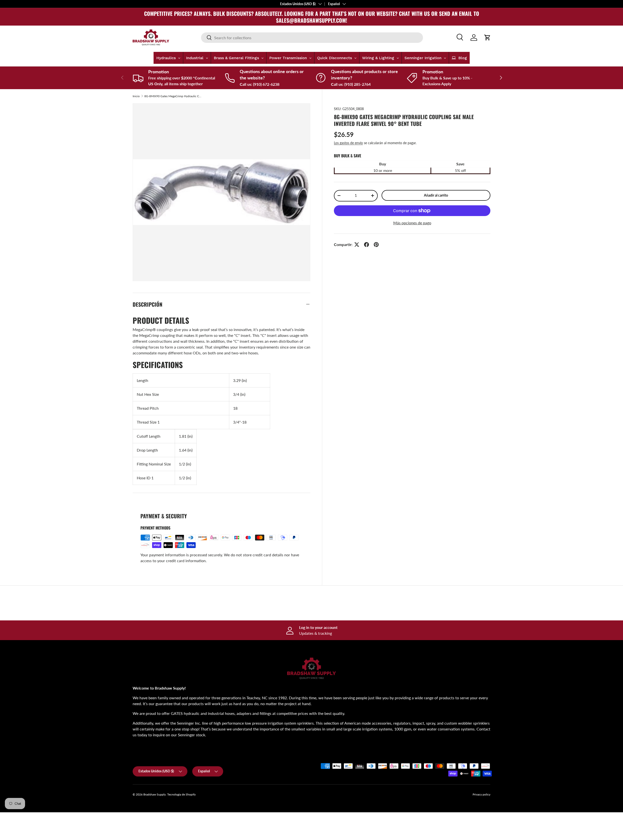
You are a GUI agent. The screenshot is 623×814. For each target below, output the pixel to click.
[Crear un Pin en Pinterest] (376, 244)
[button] (487, 37)
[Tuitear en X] (357, 244)
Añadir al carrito (436, 195)
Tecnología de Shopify (181, 794)
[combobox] (312, 37)
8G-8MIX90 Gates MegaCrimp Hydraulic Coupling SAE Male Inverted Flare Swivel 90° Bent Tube (173, 96)
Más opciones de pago (412, 222)
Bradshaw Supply (154, 794)
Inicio (136, 96)
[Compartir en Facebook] (366, 244)
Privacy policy (481, 794)
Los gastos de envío (348, 143)
